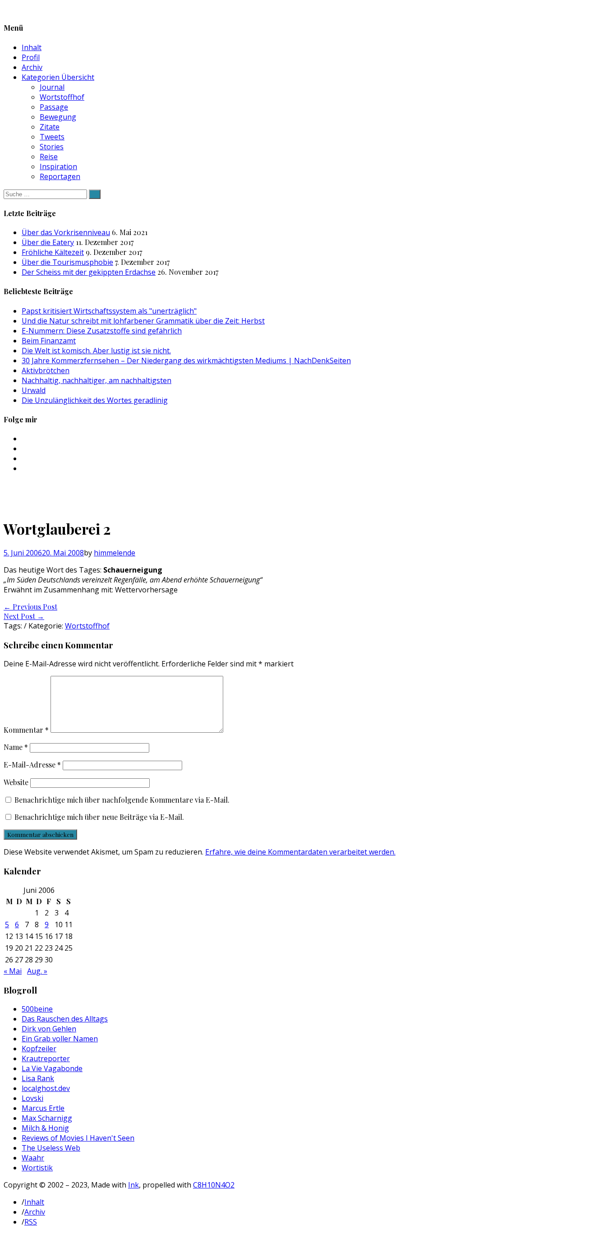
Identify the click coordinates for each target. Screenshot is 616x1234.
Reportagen (60, 176)
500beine (37, 1009)
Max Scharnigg (47, 1118)
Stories (52, 147)
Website (16, 782)
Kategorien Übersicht (58, 77)
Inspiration (58, 166)
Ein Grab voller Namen (60, 1039)
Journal (52, 87)
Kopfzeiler (39, 1049)
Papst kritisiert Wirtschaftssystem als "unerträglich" (109, 311)
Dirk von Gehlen (49, 1029)
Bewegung (58, 117)
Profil (31, 57)
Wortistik (37, 1168)
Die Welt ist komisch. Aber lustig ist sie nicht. (96, 351)
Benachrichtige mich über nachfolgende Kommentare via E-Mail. (122, 799)
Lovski (32, 1098)
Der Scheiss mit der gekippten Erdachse (89, 272)
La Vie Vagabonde (52, 1068)
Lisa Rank (38, 1078)
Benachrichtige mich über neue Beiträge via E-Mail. (99, 817)
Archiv (32, 67)
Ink (133, 1185)
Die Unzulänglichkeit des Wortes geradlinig (95, 400)
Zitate (50, 127)
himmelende (114, 553)
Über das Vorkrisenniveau (66, 232)
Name (16, 747)
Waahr (33, 1158)
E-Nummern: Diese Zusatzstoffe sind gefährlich (102, 331)
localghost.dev (46, 1088)
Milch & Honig (45, 1128)
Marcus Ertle (43, 1108)
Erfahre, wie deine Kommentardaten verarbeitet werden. (300, 852)
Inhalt (31, 47)
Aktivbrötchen (45, 370)
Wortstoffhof (62, 97)
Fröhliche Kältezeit (53, 252)
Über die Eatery (48, 242)
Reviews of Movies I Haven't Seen (78, 1138)
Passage (54, 107)
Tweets (52, 137)
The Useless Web (51, 1148)
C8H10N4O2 (213, 1185)
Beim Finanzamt (49, 341)
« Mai (13, 971)
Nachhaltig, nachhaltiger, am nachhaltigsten (96, 380)
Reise (49, 157)
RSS (30, 1222)
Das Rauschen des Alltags (65, 1019)
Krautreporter (46, 1058)
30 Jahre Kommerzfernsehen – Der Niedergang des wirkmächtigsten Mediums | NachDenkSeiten (186, 360)
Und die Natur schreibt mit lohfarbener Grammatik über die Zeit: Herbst (143, 321)
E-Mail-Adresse (32, 764)
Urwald (34, 390)
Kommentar (26, 730)
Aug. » (37, 971)
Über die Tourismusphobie (67, 262)
